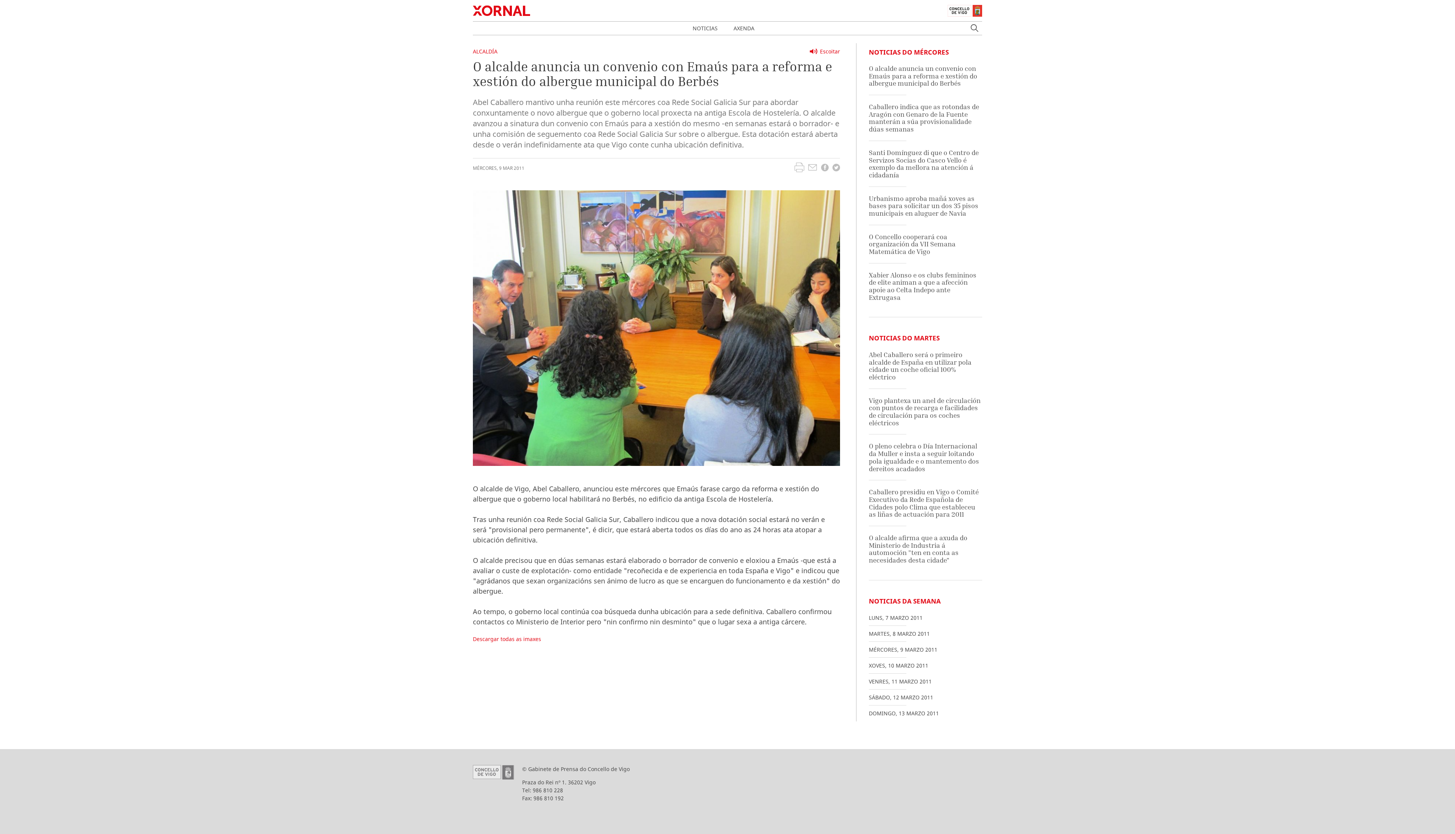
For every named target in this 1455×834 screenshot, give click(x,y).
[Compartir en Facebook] (825, 168)
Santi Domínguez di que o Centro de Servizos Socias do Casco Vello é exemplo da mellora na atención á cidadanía (924, 164)
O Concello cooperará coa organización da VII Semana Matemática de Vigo (912, 244)
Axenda (744, 28)
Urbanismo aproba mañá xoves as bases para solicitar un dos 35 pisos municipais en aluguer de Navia (923, 205)
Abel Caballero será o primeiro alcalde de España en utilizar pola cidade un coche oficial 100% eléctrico (920, 366)
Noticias (705, 28)
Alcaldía (485, 51)
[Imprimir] (799, 168)
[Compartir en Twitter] (836, 168)
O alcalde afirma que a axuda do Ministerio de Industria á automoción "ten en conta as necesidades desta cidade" (918, 549)
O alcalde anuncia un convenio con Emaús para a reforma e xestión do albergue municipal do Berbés (923, 75)
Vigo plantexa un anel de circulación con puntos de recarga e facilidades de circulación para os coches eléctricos (925, 412)
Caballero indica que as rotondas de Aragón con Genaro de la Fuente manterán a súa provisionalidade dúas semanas (924, 118)
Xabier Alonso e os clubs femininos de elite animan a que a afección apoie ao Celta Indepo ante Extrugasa (922, 286)
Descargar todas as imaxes (507, 639)
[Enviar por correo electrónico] (812, 168)
